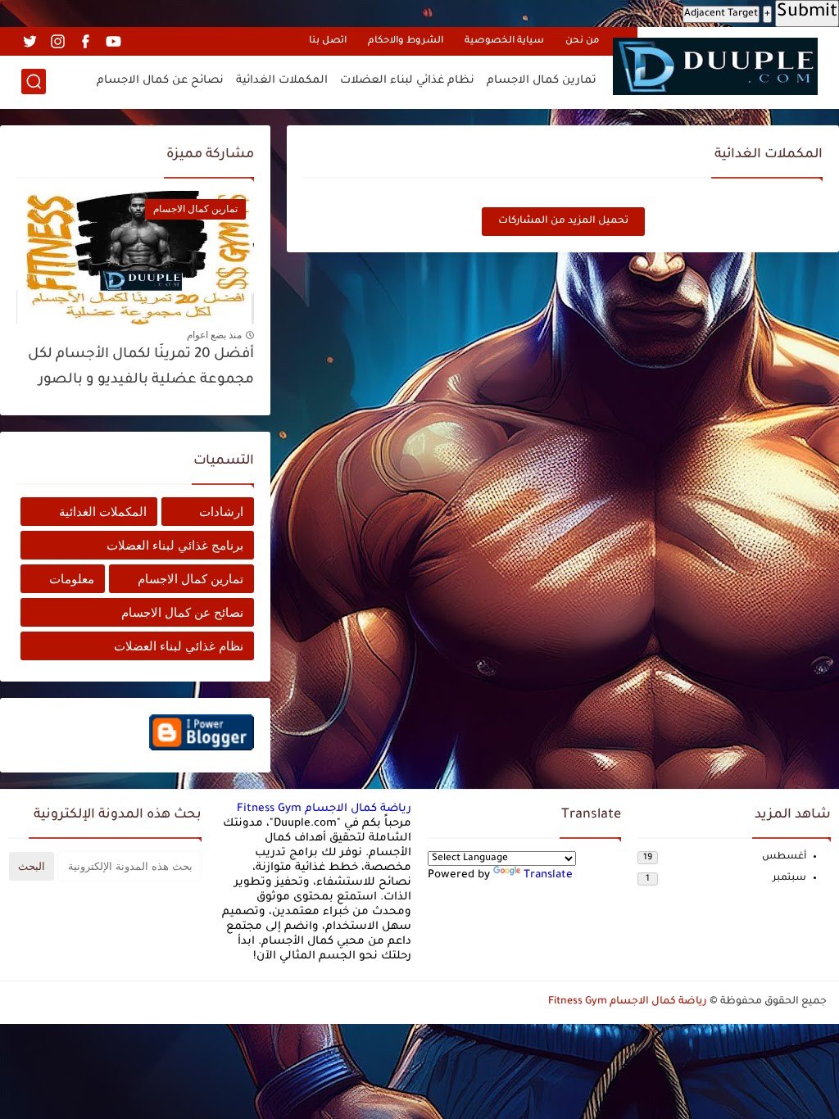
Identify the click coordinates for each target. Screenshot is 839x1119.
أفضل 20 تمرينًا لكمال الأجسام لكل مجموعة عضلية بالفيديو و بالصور (141, 367)
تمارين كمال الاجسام (541, 81)
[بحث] (33, 81)
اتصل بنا (328, 41)
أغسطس (784, 857)
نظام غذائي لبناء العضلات (407, 81)
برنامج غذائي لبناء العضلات (175, 545)
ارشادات (221, 512)
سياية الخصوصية (504, 41)
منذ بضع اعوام (214, 335)
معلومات (71, 579)
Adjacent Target (721, 14)
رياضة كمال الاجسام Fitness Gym (324, 809)
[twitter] (29, 41)
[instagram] (57, 41)
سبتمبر (789, 878)
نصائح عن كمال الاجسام (160, 81)
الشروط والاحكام (405, 41)
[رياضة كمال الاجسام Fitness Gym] (715, 66)
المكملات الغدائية (282, 81)
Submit (807, 13)
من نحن (582, 41)
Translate (548, 875)
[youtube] (113, 41)
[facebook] (85, 41)
